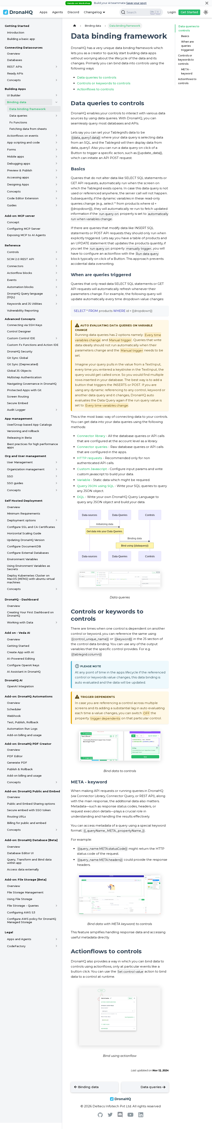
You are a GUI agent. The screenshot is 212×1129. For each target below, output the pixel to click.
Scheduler (14, 709)
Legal (9, 932)
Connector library (91, 436)
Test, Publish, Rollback (22, 722)
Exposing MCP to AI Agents (26, 235)
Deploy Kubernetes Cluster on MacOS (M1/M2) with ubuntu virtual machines (31, 579)
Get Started (189, 12)
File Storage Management (25, 892)
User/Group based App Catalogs (29, 424)
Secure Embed (17, 403)
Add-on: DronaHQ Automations (29, 696)
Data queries (18, 115)
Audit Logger (16, 409)
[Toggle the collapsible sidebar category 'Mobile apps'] (56, 156)
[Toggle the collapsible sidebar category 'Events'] (56, 280)
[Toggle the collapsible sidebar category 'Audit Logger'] (56, 410)
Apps (43, 12)
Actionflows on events (22, 135)
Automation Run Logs (22, 728)
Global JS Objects (19, 370)
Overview (13, 53)
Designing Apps (18, 184)
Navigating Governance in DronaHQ (32, 383)
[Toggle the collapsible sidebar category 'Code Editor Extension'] (56, 198)
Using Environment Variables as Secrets (28, 567)
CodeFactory (16, 946)
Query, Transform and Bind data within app (29, 861)
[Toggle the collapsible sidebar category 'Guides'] (56, 205)
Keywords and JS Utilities (24, 303)
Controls (13, 252)
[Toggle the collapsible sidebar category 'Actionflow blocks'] (56, 273)
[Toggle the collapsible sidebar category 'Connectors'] (56, 266)
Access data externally (23, 869)
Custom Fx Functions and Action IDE (32, 344)
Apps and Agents (19, 939)
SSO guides (15, 483)
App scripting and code (23, 142)
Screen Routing (18, 396)
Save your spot (136, 3)
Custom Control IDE (21, 338)
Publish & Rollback (20, 769)
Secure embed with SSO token (29, 810)
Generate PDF (17, 762)
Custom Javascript (92, 469)
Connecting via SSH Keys (24, 325)
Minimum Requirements (23, 513)
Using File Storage (19, 899)
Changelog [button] (93, 12)
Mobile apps (15, 156)
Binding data (16, 102)
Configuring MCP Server (23, 228)
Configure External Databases (28, 552)
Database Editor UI (20, 853)
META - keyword (186, 71)
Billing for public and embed (26, 823)
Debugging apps (18, 163)
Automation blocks (20, 287)
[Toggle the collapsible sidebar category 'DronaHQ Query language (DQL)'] (56, 295)
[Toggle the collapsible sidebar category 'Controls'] (56, 252)
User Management (20, 462)
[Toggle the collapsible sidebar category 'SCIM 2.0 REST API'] (56, 259)
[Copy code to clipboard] (164, 310)
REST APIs (14, 66)
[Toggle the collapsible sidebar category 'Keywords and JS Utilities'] (56, 304)
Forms (11, 149)
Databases (14, 60)
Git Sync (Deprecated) (22, 364)
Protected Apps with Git (24, 390)
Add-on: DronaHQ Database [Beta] (31, 840)
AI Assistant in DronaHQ (24, 671)
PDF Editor (15, 756)
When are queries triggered (187, 45)
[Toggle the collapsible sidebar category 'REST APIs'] (56, 66)
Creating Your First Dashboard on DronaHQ (30, 614)
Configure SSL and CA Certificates (31, 527)
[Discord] (120, 1116)
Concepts (14, 80)
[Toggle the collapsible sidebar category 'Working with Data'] (56, 622)
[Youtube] (130, 1116)
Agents (57, 12)
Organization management (26, 469)
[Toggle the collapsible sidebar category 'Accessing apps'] (56, 177)
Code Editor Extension (23, 198)
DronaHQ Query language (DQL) (25, 295)
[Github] (100, 1116)
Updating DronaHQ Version (26, 540)
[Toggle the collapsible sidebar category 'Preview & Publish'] (56, 170)
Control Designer (19, 331)
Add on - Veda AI (17, 632)
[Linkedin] (140, 1116)
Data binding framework (27, 109)
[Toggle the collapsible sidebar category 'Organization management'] (56, 469)
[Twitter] (110, 1116)
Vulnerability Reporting (23, 310)
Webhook (14, 715)
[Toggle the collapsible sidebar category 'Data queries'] (56, 115)
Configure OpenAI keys (23, 665)
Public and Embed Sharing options (31, 803)
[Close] (207, 3)
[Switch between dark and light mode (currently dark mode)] (206, 12)
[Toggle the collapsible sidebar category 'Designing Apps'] (56, 184)
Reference (12, 245)
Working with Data (20, 622)
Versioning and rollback (23, 431)
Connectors (15, 266)
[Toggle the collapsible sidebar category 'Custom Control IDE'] (56, 338)
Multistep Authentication (24, 377)
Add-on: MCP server (20, 215)
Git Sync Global (17, 357)
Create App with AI (20, 652)
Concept (13, 222)
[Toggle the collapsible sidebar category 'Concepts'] (56, 80)
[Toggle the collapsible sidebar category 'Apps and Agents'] (56, 939)
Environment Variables (22, 559)
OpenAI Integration (20, 686)
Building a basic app (21, 39)
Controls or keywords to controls (103, 83)
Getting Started (17, 25)
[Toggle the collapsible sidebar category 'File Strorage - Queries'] (56, 905)
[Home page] (74, 26)
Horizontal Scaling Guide (24, 533)
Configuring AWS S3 (21, 912)
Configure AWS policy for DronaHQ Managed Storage (31, 920)
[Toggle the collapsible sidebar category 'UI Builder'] (56, 95)
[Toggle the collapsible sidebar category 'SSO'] (56, 476)
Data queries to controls (96, 77)
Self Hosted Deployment (23, 500)
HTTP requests (89, 458)
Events (12, 280)
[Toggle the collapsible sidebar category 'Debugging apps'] (56, 163)
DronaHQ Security (19, 351)
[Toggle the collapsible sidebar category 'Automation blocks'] (56, 287)
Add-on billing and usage (24, 735)
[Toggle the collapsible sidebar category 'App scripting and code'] (56, 142)
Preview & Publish (19, 170)
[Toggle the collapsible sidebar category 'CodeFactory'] (56, 946)
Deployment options (21, 520)
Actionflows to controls (95, 89)
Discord (73, 12)
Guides (12, 205)
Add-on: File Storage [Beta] (25, 879)
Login (171, 12)
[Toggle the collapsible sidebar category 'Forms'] (56, 149)
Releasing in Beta (19, 437)
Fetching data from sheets (28, 128)
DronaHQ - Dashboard (22, 599)
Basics (185, 36)
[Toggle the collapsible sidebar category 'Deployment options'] (56, 520)
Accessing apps (18, 177)
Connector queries (92, 447)
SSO (10, 476)
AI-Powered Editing (21, 658)
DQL (80, 497)
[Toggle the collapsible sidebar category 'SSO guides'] (56, 483)
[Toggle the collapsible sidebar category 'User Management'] (56, 462)
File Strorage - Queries (23, 905)
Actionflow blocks (19, 272)
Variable (83, 480)
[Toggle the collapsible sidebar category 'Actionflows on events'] (56, 135)
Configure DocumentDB (24, 546)
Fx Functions (18, 122)
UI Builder (13, 95)
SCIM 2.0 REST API (20, 259)
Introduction (15, 32)
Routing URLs (16, 816)
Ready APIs (15, 73)
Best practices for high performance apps (32, 445)
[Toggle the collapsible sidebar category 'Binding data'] (56, 102)
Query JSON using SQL (95, 486)
